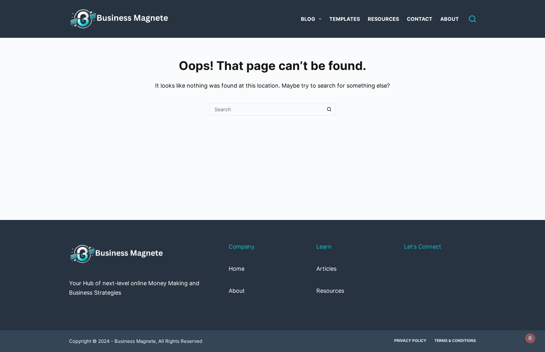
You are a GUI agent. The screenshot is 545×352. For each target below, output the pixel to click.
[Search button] (329, 109)
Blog (308, 19)
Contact (419, 19)
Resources (383, 19)
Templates (344, 19)
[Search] (472, 18)
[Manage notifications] (530, 338)
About (449, 19)
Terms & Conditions (455, 340)
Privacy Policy (410, 340)
